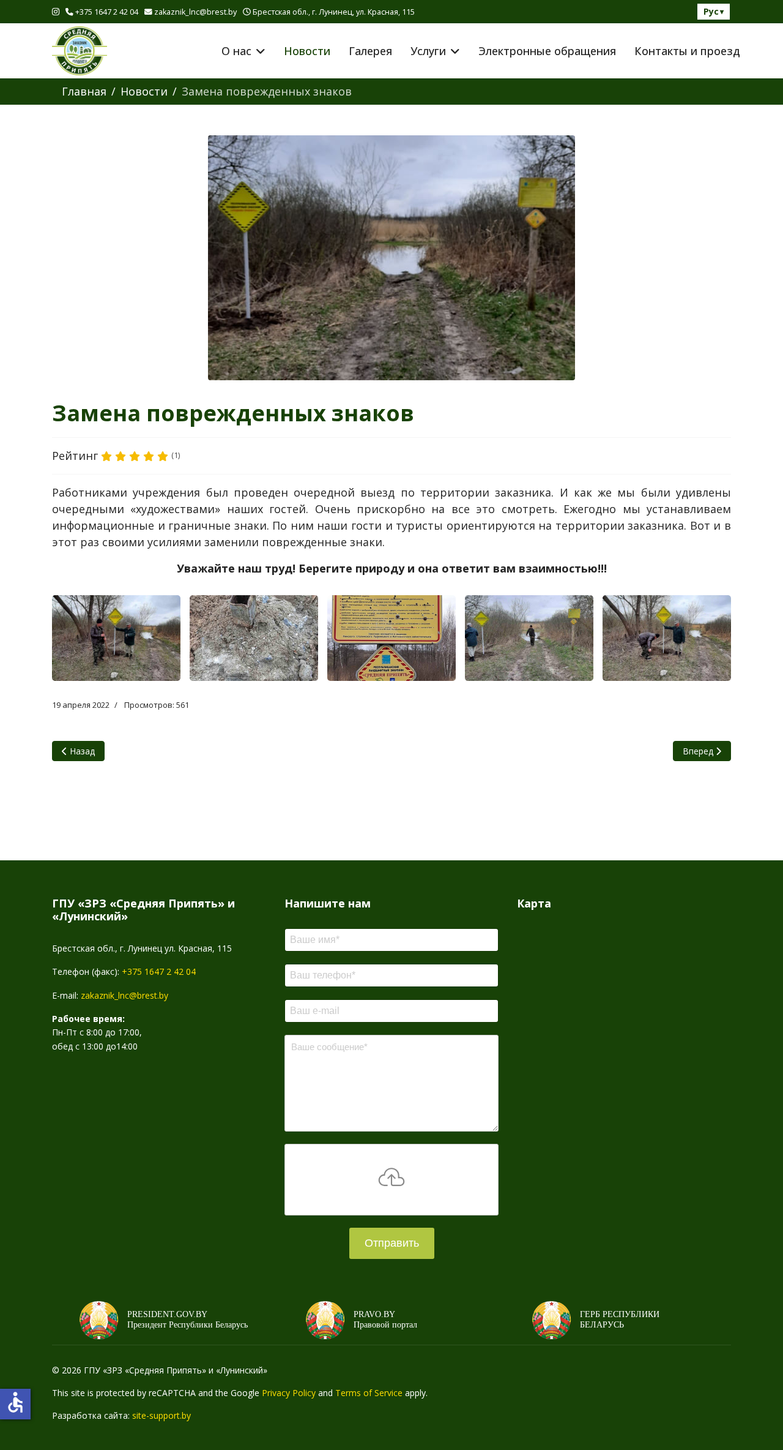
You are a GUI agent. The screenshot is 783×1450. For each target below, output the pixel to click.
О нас (236, 50)
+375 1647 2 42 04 (106, 12)
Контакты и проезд (687, 50)
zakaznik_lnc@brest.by (195, 12)
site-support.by (161, 1415)
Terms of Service (369, 1393)
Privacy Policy (289, 1393)
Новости (307, 50)
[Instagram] (55, 11)
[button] (116, 638)
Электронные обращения (547, 50)
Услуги (428, 50)
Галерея (370, 50)
